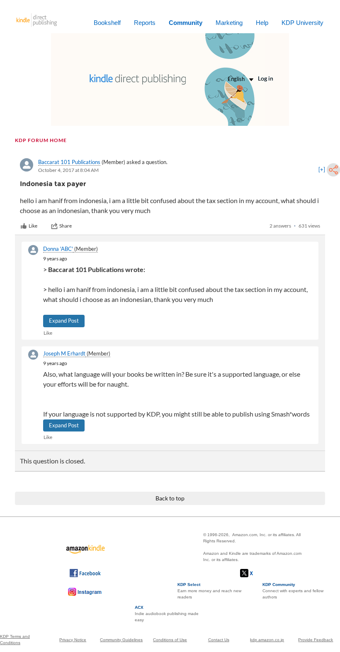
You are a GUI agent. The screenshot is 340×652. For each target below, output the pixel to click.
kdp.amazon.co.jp (267, 639)
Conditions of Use (170, 639)
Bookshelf (107, 22)
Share (65, 226)
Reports (144, 22)
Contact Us (218, 639)
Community (185, 22)
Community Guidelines (121, 639)
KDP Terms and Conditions (15, 639)
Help (262, 22)
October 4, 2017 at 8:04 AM (68, 170)
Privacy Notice (72, 639)
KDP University (302, 22)
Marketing (229, 22)
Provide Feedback (315, 639)
